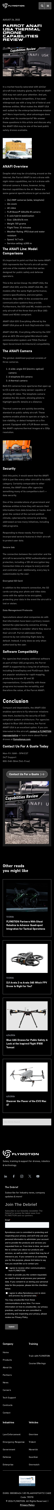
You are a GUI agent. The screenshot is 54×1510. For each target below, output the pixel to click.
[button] (47, 5)
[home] (13, 5)
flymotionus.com (22, 739)
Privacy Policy (27, 1505)
